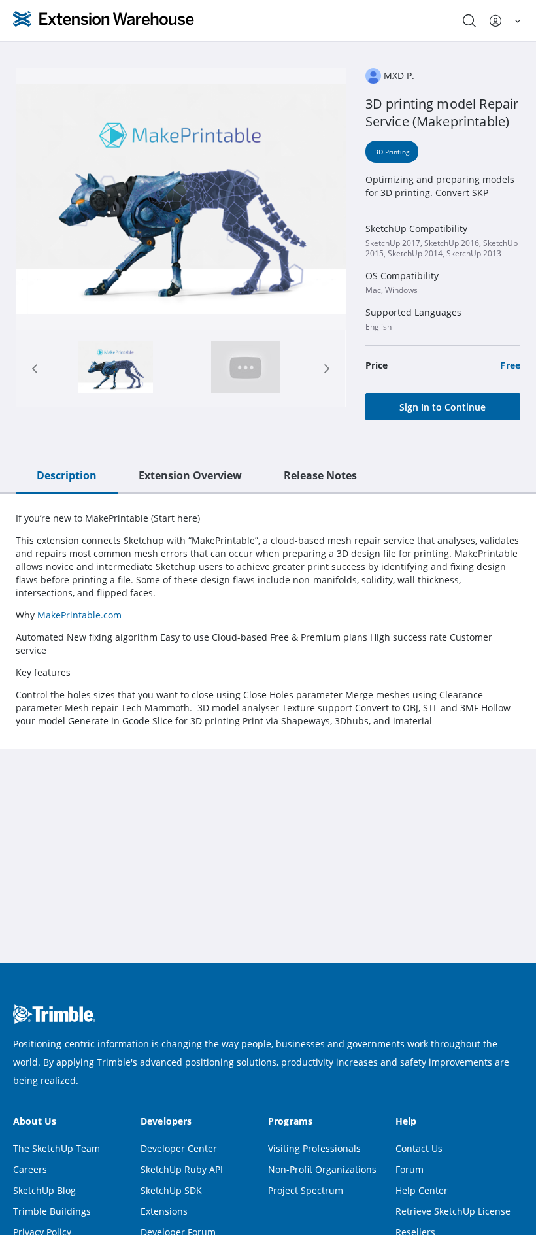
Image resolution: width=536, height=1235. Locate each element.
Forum (409, 1169)
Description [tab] (67, 475)
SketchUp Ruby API (182, 1169)
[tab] (115, 368)
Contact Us (419, 1148)
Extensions (164, 1211)
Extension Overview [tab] (190, 475)
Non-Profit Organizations (322, 1169)
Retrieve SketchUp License (453, 1211)
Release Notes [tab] (320, 475)
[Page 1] (115, 368)
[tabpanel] (268, 620)
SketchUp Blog (44, 1190)
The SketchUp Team (56, 1148)
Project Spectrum (305, 1190)
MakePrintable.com (79, 615)
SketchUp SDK (171, 1190)
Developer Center (179, 1148)
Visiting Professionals (314, 1148)
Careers (30, 1169)
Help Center (421, 1190)
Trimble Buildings (52, 1211)
